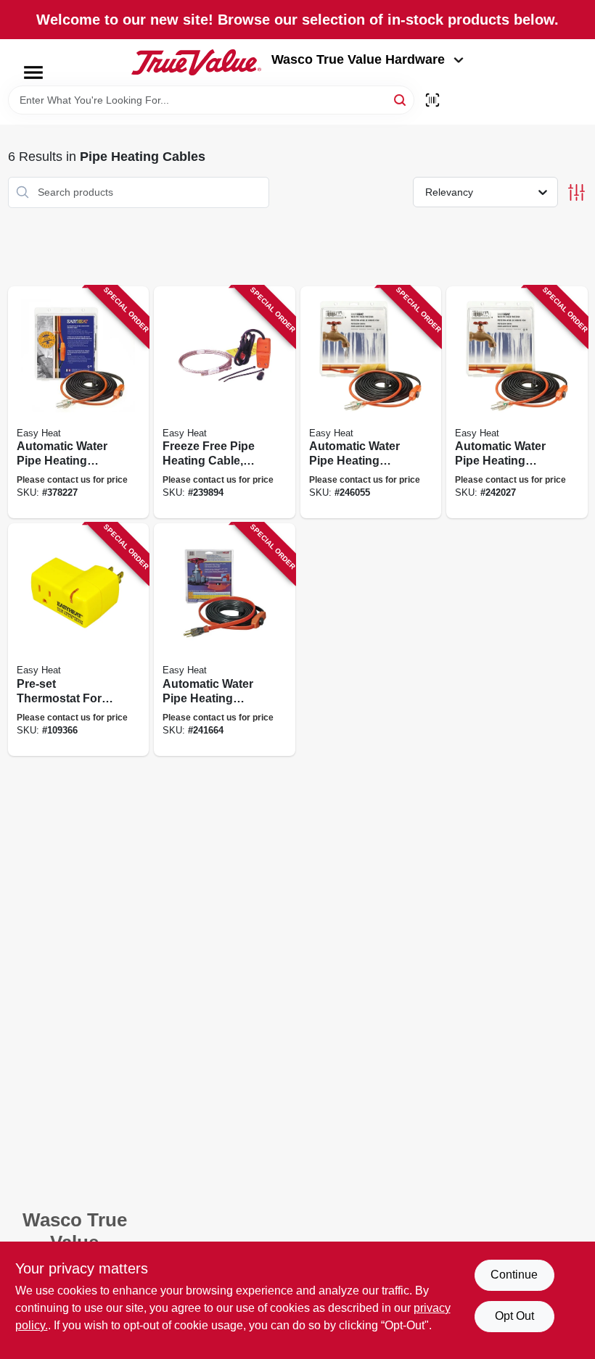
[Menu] (33, 72)
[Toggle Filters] (576, 192)
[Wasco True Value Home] (196, 62)
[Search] (400, 99)
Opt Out (514, 1316)
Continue (514, 1274)
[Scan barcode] (432, 100)
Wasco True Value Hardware (358, 59)
